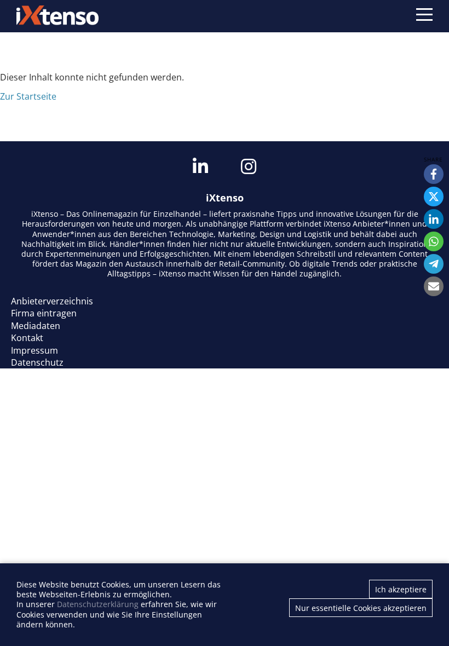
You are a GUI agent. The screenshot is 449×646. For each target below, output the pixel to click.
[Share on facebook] (434, 174)
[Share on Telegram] (434, 264)
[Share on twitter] (434, 196)
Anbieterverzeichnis (52, 301)
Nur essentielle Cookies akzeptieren (361, 608)
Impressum (34, 350)
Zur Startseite (28, 96)
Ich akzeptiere (401, 589)
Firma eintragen (44, 313)
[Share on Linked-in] (434, 219)
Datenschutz (37, 362)
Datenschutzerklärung (98, 604)
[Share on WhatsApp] (434, 241)
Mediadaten (35, 326)
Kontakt (27, 338)
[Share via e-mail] (434, 286)
